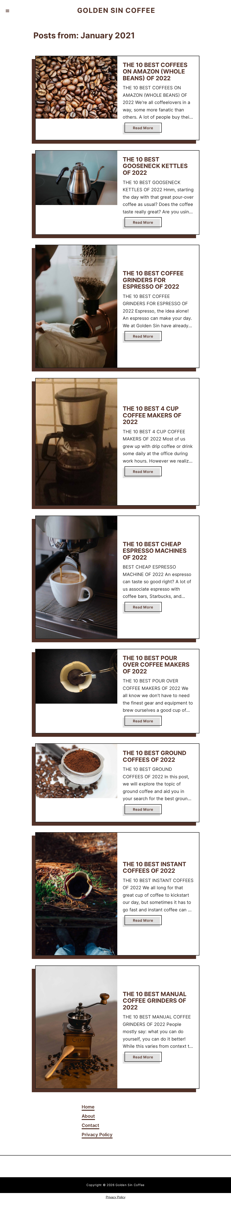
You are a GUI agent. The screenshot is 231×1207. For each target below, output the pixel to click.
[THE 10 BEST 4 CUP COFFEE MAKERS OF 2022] (76, 441)
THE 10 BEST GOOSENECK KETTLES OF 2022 (155, 166)
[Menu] (7, 11)
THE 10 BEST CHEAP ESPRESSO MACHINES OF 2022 (155, 551)
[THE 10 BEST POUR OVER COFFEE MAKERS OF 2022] (76, 676)
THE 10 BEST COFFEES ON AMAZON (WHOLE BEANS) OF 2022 (155, 71)
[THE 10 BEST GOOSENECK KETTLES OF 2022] (76, 178)
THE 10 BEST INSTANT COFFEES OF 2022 (154, 867)
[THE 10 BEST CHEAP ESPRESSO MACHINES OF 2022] (76, 577)
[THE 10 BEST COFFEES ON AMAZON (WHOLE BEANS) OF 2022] (76, 87)
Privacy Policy (115, 1197)
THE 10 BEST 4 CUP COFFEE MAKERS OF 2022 (152, 415)
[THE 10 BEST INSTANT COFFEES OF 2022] (76, 894)
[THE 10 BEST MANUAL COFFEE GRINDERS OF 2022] (76, 1027)
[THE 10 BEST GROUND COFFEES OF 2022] (76, 771)
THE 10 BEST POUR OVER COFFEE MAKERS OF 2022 (156, 664)
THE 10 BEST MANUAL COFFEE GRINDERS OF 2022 (155, 1000)
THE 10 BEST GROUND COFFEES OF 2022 (154, 756)
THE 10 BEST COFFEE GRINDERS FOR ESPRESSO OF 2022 (153, 280)
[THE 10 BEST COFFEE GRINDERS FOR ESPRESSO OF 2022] (76, 306)
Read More (145, 129)
